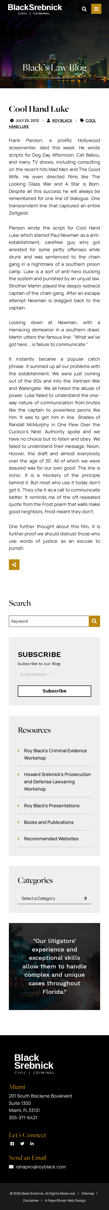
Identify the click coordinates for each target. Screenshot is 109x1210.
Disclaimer (31, 1200)
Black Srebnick (33, 1193)
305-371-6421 (23, 1117)
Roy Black (62, 120)
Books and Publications (49, 822)
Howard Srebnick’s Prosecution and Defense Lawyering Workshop (57, 781)
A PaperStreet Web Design (65, 1200)
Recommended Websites (51, 839)
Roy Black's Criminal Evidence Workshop (55, 754)
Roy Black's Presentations (52, 805)
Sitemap (88, 1193)
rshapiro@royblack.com (41, 1167)
